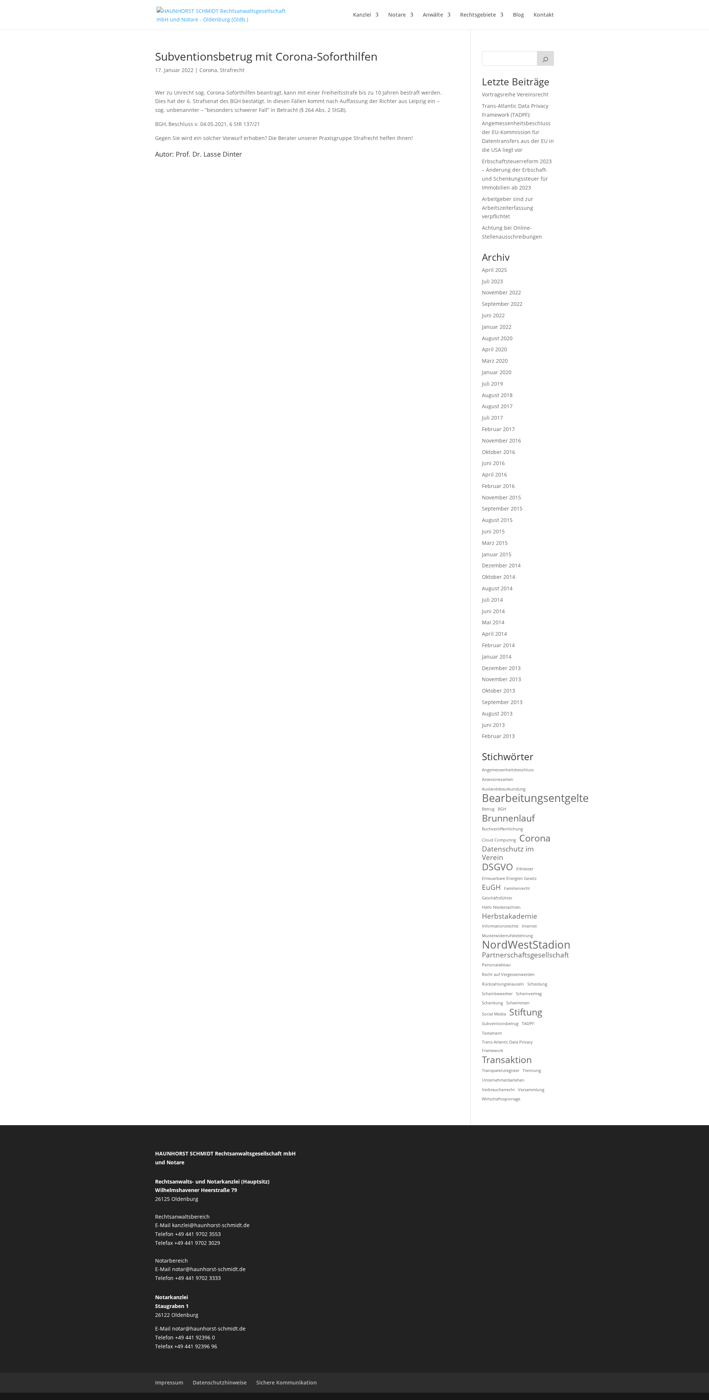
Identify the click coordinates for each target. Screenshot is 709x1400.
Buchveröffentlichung (502, 829)
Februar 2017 (498, 429)
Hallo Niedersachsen (501, 907)
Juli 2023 (492, 281)
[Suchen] (545, 58)
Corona (208, 70)
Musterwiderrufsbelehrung (507, 935)
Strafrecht (232, 70)
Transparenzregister (500, 1070)
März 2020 (495, 360)
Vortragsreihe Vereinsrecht (515, 94)
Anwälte (433, 15)
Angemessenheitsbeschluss (508, 769)
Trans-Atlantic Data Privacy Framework (507, 1046)
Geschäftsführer (497, 898)
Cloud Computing (499, 840)
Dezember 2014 (501, 565)
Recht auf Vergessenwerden (508, 974)
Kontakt (544, 15)
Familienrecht (517, 888)
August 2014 (497, 588)
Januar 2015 (496, 554)
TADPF (528, 1023)
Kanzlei (362, 15)
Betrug (488, 809)
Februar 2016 (498, 485)
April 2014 (494, 633)
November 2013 (501, 679)
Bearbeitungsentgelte (535, 798)
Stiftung (525, 1012)
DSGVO (497, 867)
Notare (397, 15)
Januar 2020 (496, 372)
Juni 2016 (493, 463)
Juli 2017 (492, 417)
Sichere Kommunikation (286, 1382)
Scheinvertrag (529, 993)
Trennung (532, 1070)
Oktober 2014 (498, 576)
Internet (529, 926)
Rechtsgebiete (478, 15)
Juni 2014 (493, 611)
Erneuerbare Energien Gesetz (509, 878)
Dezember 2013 (501, 668)
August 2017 (497, 406)
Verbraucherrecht (498, 1089)
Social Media (494, 1014)
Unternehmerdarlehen (503, 1080)
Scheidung (537, 984)
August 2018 (497, 395)
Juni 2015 (493, 531)
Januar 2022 (496, 326)
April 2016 (494, 474)
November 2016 (501, 440)
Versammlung (531, 1089)
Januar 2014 (496, 656)
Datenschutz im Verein (508, 854)
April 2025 (494, 269)
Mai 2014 (493, 622)
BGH (502, 809)
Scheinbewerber (497, 993)
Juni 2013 (493, 724)
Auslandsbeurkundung (503, 789)
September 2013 (502, 702)
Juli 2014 (492, 599)
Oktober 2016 (498, 451)
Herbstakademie (509, 916)
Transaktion (507, 1059)
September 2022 (502, 303)
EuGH (491, 887)
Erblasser (524, 868)
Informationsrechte (500, 926)
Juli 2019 (492, 383)
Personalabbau (496, 964)
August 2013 (497, 713)
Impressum (169, 1382)
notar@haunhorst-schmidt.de (209, 1269)
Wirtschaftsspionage (501, 1099)
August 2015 (497, 519)
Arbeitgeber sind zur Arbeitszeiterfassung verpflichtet (507, 207)
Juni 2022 (493, 315)
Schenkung (492, 1002)
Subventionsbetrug (500, 1023)
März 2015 (495, 542)
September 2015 (502, 508)
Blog (518, 15)
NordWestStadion (526, 944)
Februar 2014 (498, 645)
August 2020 (497, 338)
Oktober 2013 (498, 690)
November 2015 (501, 497)
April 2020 (494, 349)
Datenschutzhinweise (220, 1382)
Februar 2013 (498, 736)
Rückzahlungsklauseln (503, 984)
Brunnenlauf (508, 818)
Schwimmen (518, 1002)
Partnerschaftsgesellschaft (525, 955)
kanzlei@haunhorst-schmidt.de (211, 1225)
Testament (492, 1033)
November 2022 (501, 292)
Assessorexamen (497, 779)
